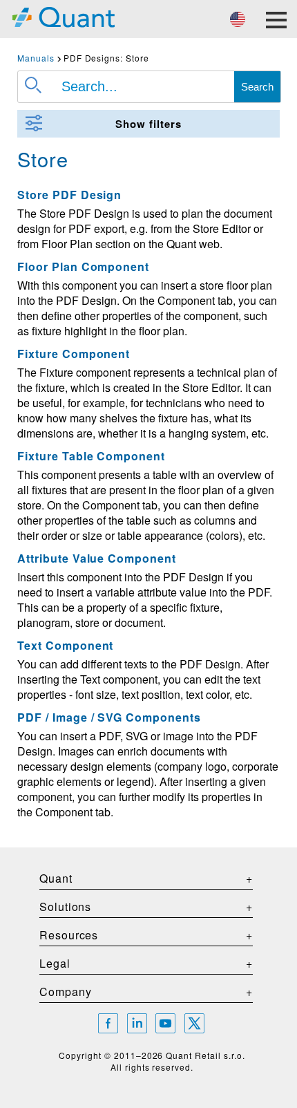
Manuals (36, 58)
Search (257, 87)
